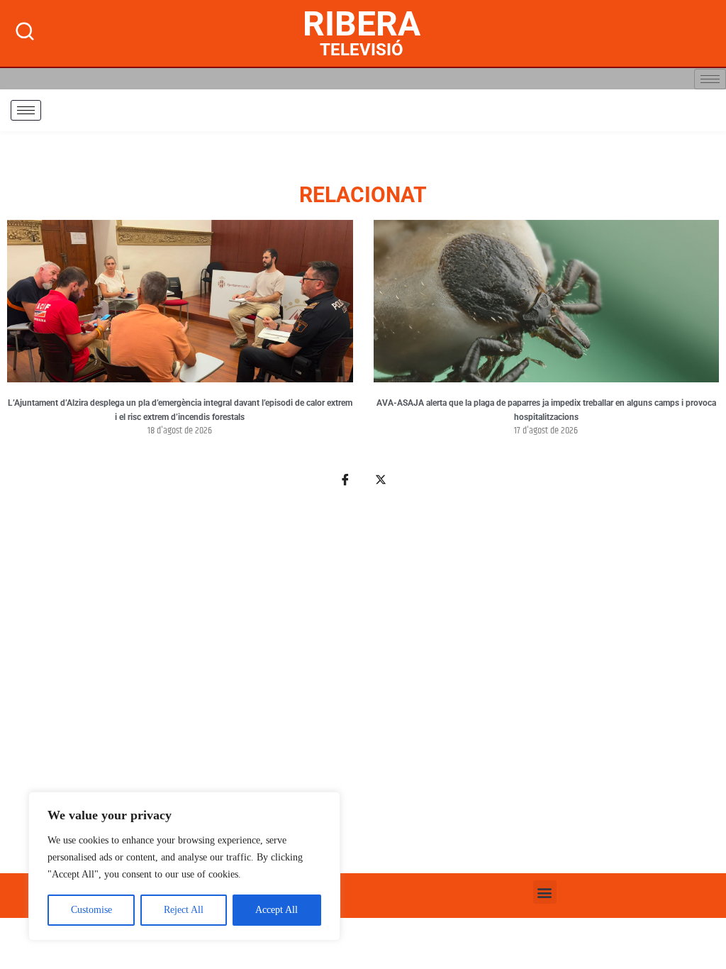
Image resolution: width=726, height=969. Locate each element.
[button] (545, 892)
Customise (91, 909)
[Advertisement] (363, 688)
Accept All (276, 909)
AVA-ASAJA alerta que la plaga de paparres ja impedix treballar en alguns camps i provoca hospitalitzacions (546, 410)
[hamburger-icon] (710, 79)
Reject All (183, 909)
